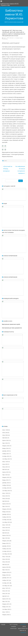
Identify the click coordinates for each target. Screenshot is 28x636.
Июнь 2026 (5, 435)
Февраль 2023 (5, 540)
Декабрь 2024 (5, 482)
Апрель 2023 (5, 535)
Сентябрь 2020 (6, 609)
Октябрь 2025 (5, 456)
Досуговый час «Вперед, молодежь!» (7, 169)
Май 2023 (4, 533)
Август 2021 (5, 588)
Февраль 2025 (5, 477)
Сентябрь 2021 (6, 585)
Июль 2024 (5, 496)
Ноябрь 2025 (5, 453)
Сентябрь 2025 (6, 459)
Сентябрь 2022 (6, 554)
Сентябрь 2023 (6, 522)
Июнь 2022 (5, 562)
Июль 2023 (5, 527)
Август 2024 (5, 493)
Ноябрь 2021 (5, 580)
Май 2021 (4, 596)
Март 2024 (5, 506)
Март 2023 (5, 538)
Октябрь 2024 (5, 488)
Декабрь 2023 (5, 514)
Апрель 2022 (5, 567)
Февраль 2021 (5, 604)
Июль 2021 (5, 591)
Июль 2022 (5, 559)
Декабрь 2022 (5, 546)
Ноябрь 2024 (5, 485)
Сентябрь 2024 (6, 490)
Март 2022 (5, 569)
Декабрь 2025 (5, 451)
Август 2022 (5, 556)
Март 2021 (5, 601)
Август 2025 (5, 461)
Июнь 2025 (5, 467)
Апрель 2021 (5, 598)
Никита (5, 38)
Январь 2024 (5, 511)
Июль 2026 (5, 432)
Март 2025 (5, 474)
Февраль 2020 (5, 614)
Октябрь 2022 (5, 551)
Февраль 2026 (5, 445)
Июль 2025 (5, 464)
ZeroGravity (23, 624)
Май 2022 (4, 564)
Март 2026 (5, 443)
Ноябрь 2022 (5, 548)
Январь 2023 (5, 543)
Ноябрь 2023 (5, 517)
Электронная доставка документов (12, 328)
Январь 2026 (5, 448)
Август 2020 (5, 612)
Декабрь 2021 (5, 577)
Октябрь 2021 (5, 583)
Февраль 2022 (5, 572)
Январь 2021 (5, 606)
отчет (5, 160)
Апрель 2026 (5, 440)
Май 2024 (4, 501)
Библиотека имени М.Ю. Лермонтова (14, 14)
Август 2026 (5, 430)
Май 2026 (4, 437)
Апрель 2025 (5, 472)
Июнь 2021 (5, 593)
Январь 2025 (5, 480)
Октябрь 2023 (5, 519)
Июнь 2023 (5, 530)
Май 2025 (4, 469)
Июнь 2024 (5, 498)
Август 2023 (5, 525)
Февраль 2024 (5, 509)
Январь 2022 (5, 575)
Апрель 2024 (5, 503)
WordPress (23, 632)
